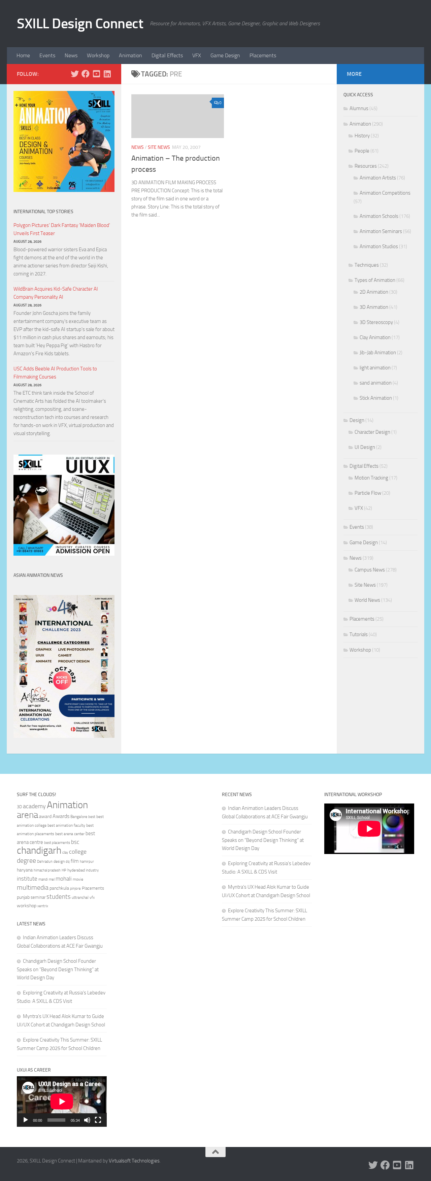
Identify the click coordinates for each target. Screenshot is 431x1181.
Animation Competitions (385, 193)
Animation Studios (379, 246)
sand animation (376, 383)
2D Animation (374, 292)
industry (92, 870)
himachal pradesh (47, 870)
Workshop (98, 55)
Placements (263, 55)
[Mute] (87, 1120)
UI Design (365, 447)
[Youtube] (96, 74)
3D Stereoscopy (376, 322)
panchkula (59, 888)
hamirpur (87, 861)
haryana (25, 870)
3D (19, 806)
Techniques (367, 265)
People (362, 151)
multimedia (32, 887)
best (91, 817)
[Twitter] (75, 74)
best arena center (70, 833)
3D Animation (374, 307)
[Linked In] (107, 74)
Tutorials (359, 634)
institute (27, 878)
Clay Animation (375, 337)
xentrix (42, 906)
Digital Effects (167, 55)
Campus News (370, 570)
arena (27, 815)
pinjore (75, 888)
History (362, 136)
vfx (92, 897)
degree (26, 860)
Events (47, 55)
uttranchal (80, 897)
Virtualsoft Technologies (134, 1161)
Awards (61, 816)
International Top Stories (43, 212)
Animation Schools (379, 216)
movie (78, 879)
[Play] (25, 1120)
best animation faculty (66, 825)
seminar (38, 897)
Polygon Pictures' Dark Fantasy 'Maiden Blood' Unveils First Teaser (61, 229)
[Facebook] (85, 74)
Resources (366, 166)
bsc (75, 842)
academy (34, 806)
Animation (130, 55)
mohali (64, 878)
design (59, 861)
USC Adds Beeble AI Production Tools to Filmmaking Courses (55, 373)
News (71, 55)
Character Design (372, 432)
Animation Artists (378, 178)
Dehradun (45, 861)
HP (64, 870)
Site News (159, 147)
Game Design (225, 55)
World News (367, 600)
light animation (375, 368)
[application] (62, 1101)
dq (68, 861)
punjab (23, 897)
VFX (196, 55)
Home (23, 55)
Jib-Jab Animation (378, 353)
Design (357, 420)
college (78, 851)
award (45, 816)
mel (52, 879)
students (58, 896)
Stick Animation (376, 398)
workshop (26, 906)
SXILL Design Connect (80, 23)
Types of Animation (375, 280)
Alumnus (359, 108)
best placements (57, 842)
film (75, 861)
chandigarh (39, 850)
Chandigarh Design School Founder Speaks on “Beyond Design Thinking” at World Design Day (58, 969)
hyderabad (76, 870)
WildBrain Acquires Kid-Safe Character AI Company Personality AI (55, 293)
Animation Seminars (381, 231)
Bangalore (78, 816)
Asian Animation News (38, 575)
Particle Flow (368, 493)
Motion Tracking (371, 478)
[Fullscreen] (98, 1120)
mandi (43, 879)
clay (65, 852)
